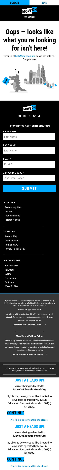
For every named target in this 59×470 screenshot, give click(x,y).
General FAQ (11, 236)
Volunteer (9, 269)
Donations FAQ (12, 240)
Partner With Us (12, 219)
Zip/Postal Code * (13, 173)
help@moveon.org (25, 56)
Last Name (9, 145)
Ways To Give (11, 286)
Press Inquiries (12, 215)
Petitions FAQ (11, 244)
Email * (7, 159)
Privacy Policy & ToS (15, 249)
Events (8, 274)
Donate (14, 2)
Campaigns (10, 278)
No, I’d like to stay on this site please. (29, 420)
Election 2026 (11, 265)
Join (44, 2)
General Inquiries (13, 207)
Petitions (9, 282)
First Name (9, 131)
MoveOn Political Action (30, 368)
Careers (8, 211)
